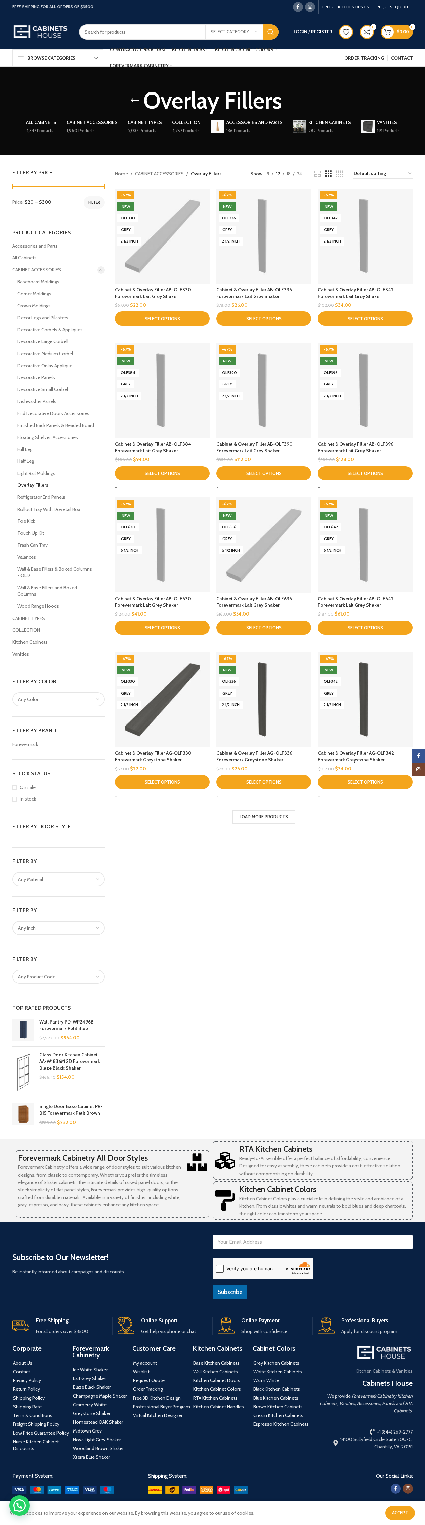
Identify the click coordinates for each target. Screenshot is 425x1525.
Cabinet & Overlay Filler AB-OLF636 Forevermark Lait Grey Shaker (254, 602)
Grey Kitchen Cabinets (276, 1363)
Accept (400, 1512)
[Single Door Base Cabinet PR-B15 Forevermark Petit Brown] (23, 1114)
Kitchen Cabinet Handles (218, 1407)
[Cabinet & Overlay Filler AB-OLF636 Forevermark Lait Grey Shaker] (263, 544)
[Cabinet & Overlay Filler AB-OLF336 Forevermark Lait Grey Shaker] (263, 236)
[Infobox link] (59, 1326)
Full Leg (24, 449)
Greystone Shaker (91, 1413)
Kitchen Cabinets (30, 642)
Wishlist (141, 1372)
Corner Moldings (34, 294)
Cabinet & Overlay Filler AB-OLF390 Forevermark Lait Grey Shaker (254, 447)
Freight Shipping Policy (36, 1424)
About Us (22, 1363)
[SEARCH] (271, 32)
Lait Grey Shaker (89, 1378)
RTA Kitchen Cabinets (275, 1149)
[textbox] (58, 699)
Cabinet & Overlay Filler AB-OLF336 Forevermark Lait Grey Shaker (254, 293)
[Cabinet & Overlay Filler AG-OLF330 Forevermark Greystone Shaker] (162, 699)
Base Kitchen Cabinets (216, 1363)
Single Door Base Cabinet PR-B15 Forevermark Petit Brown (70, 1109)
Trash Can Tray (32, 545)
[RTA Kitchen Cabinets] (225, 1160)
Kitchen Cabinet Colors (277, 1189)
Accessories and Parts (35, 246)
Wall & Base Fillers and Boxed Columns (47, 591)
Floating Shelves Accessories (47, 437)
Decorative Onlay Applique (44, 366)
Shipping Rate (27, 1407)
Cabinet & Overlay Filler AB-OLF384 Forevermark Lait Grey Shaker (153, 447)
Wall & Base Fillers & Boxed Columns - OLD (54, 572)
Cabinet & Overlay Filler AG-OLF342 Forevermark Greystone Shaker (356, 756)
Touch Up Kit (30, 533)
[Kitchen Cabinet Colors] (225, 1200)
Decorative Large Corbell (42, 341)
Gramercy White (90, 1405)
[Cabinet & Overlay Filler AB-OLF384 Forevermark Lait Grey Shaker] (162, 390)
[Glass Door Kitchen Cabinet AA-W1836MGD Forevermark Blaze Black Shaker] (23, 1072)
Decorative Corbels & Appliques (50, 330)
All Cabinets (24, 258)
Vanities (20, 654)
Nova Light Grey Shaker (97, 1440)
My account (145, 1363)
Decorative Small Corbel (42, 389)
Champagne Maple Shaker (100, 1396)
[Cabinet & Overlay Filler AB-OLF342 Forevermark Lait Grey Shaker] (365, 236)
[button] (19, 1505)
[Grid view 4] (339, 174)
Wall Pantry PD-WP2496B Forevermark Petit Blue (66, 1025)
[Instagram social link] (310, 7)
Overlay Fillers (32, 485)
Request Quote (149, 1380)
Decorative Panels (36, 377)
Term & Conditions (32, 1415)
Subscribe (230, 1292)
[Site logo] (40, 31)
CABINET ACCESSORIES (36, 270)
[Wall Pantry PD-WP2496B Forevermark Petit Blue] (23, 1030)
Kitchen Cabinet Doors (216, 1380)
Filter (94, 202)
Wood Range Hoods (38, 606)
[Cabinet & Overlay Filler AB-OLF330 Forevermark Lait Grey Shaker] (162, 236)
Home (121, 174)
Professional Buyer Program (161, 1407)
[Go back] (134, 100)
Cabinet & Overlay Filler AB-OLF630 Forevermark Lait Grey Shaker (153, 602)
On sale (28, 787)
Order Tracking (148, 1389)
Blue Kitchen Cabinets (275, 1398)
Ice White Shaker (90, 1370)
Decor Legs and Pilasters (42, 317)
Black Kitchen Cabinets (276, 1389)
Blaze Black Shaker (92, 1387)
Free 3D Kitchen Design (157, 1398)
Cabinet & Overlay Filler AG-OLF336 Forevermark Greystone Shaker (254, 756)
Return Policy (26, 1389)
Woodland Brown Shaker (98, 1448)
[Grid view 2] (317, 174)
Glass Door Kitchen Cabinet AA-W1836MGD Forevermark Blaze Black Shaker (69, 1061)
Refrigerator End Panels (41, 497)
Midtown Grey (87, 1431)
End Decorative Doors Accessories (53, 413)
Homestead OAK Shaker (98, 1422)
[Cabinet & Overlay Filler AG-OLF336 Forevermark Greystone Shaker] (263, 699)
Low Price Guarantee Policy (41, 1433)
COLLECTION (26, 630)
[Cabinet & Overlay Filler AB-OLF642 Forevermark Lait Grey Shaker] (365, 544)
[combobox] (58, 699)
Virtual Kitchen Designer (157, 1415)
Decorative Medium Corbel (45, 353)
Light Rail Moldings (36, 473)
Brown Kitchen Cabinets (278, 1407)
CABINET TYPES (28, 618)
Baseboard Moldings (38, 281)
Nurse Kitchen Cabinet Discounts (36, 1445)
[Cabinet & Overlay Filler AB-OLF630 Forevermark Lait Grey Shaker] (162, 544)
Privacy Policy (27, 1380)
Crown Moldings (34, 306)
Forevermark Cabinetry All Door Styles (83, 1158)
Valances (26, 557)
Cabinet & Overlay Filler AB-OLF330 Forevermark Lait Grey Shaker (153, 293)
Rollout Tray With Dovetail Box (48, 509)
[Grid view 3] (328, 174)
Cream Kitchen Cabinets (278, 1415)
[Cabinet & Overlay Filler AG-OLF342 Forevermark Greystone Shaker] (365, 699)
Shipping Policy (29, 1398)
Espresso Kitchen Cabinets (281, 1424)
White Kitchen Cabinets (277, 1372)
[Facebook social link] (298, 7)
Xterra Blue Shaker (91, 1457)
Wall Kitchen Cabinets (215, 1372)
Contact (21, 1372)
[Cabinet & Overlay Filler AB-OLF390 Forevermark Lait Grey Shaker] (263, 390)
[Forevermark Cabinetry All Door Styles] (197, 1162)
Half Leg (25, 461)
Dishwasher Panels (36, 401)
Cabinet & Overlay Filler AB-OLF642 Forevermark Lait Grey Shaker (356, 602)
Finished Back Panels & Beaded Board (55, 425)
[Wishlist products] (346, 32)
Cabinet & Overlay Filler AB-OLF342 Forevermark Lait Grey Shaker (356, 293)
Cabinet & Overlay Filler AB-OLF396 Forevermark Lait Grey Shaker (355, 447)
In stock (28, 799)
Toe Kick (26, 521)
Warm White (266, 1380)
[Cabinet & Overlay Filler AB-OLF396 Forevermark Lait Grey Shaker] (365, 390)
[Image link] (63, 1489)
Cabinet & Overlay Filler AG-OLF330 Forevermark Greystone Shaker (153, 756)
